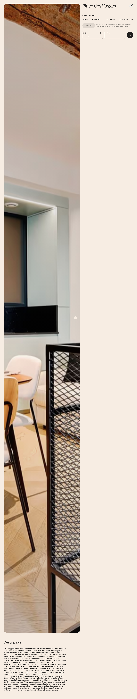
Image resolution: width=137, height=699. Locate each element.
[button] (75, 317)
